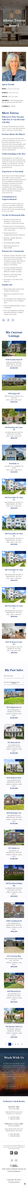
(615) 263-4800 (13, 96)
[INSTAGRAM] (12, 320)
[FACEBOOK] (8, 320)
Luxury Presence (14, 1171)
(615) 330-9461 (13, 92)
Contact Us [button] (14, 1086)
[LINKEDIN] (3, 320)
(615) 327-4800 (15, 1117)
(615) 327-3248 (14, 1119)
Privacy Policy (14, 1182)
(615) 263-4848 (15, 1136)
